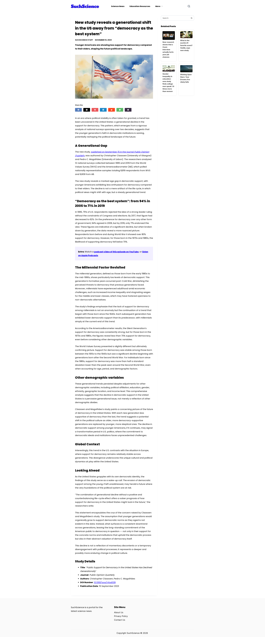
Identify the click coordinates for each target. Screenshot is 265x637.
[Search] (189, 6)
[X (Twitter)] (86, 110)
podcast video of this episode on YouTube (116, 251)
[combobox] (175, 18)
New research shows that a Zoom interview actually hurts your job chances (168, 49)
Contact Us (119, 620)
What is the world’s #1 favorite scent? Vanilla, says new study (186, 45)
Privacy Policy (121, 616)
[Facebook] (78, 110)
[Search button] (191, 18)
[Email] (128, 110)
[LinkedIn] (103, 110)
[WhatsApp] (119, 110)
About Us (118, 612)
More (157, 6)
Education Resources (140, 6)
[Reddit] (111, 110)
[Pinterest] (95, 110)
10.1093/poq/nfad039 (105, 582)
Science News (117, 6)
